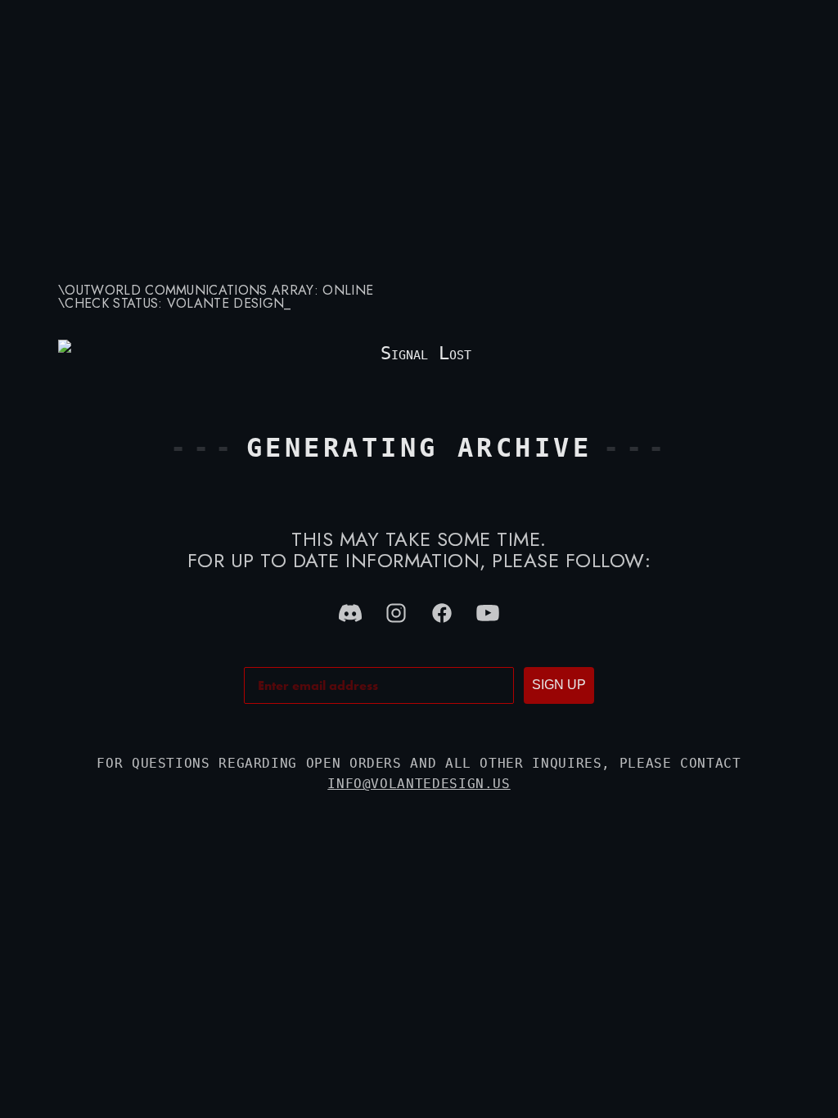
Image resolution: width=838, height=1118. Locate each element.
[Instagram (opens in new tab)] (396, 613)
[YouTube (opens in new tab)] (487, 613)
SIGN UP (559, 685)
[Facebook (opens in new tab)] (441, 613)
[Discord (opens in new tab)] (350, 613)
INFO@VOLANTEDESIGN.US (418, 783)
